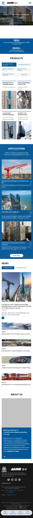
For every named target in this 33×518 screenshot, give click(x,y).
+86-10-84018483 (9, 492)
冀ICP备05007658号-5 (12, 507)
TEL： (3, 490)
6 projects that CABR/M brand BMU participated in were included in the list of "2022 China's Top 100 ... (16, 306)
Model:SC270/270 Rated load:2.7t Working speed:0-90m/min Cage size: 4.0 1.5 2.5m (14, 248)
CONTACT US (6, 483)
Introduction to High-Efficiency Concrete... (16, 351)
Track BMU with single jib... (10, 212)
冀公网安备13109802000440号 (16, 508)
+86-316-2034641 (18, 490)
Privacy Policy (23, 509)
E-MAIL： (4, 495)
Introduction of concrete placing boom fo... (16, 385)
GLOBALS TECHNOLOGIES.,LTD (21, 505)
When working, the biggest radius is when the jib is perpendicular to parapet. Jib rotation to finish (16, 217)
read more (16, 255)
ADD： (3, 487)
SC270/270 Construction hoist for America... (13, 244)
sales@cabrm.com (11, 495)
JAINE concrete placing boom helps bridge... (17, 368)
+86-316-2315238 (8, 490)
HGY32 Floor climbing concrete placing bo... (15, 182)
